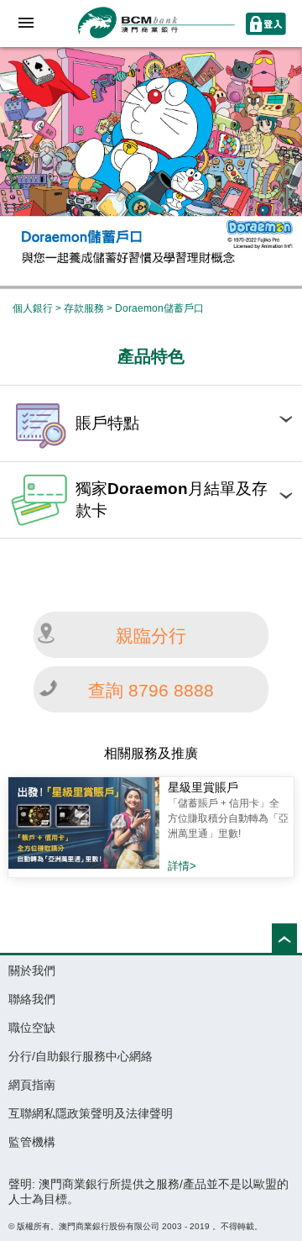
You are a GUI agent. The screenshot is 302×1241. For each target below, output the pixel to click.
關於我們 (31, 970)
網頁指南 (31, 1084)
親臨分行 (151, 635)
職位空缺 (31, 1027)
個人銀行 (33, 308)
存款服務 (84, 308)
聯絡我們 (31, 999)
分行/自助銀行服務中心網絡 (80, 1056)
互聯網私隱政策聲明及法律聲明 (90, 1113)
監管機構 (31, 1142)
